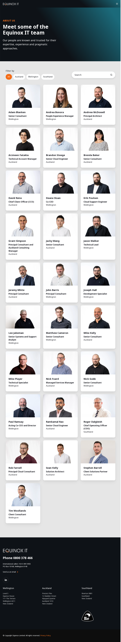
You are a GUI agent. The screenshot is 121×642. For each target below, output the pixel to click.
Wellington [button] (33, 76)
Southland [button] (47, 76)
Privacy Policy (45, 635)
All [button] (9, 76)
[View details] (6, 580)
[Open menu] (117, 4)
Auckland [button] (19, 76)
